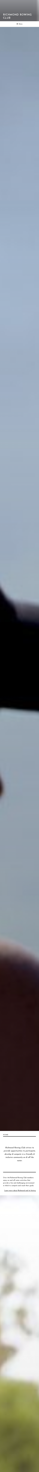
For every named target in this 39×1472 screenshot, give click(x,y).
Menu (20, 24)
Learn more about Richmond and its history (20, 1190)
